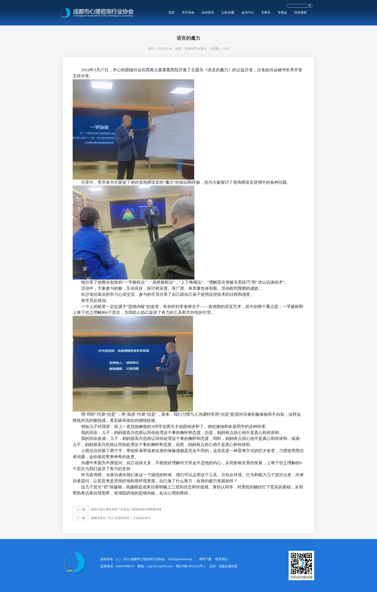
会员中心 (248, 12)
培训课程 (300, 12)
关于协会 (188, 12)
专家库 (266, 12)
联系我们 (221, 559)
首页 (171, 12)
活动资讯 (207, 12)
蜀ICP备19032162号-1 (190, 566)
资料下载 (205, 559)
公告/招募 (227, 12)
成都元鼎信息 (228, 566)
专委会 (282, 12)
